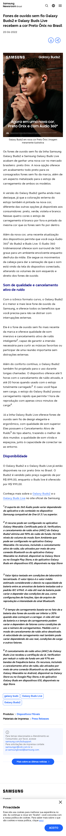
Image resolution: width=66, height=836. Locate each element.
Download (51, 40)
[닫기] (60, 802)
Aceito (53, 827)
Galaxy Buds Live (14, 498)
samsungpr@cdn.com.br (18, 747)
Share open (57, 40)
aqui (41, 820)
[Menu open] (60, 5)
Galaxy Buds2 (41, 493)
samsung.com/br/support (18, 741)
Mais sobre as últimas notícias (32, 761)
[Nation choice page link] (53, 5)
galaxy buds (11, 696)
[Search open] (46, 5)
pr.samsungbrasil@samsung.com (22, 750)
